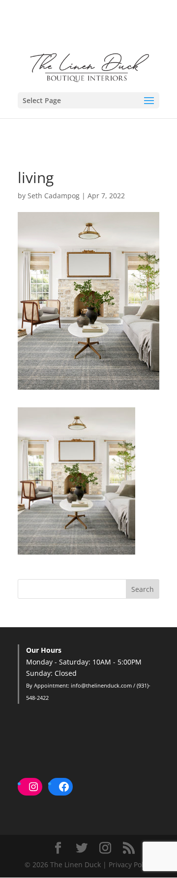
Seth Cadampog (54, 195)
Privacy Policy (130, 864)
